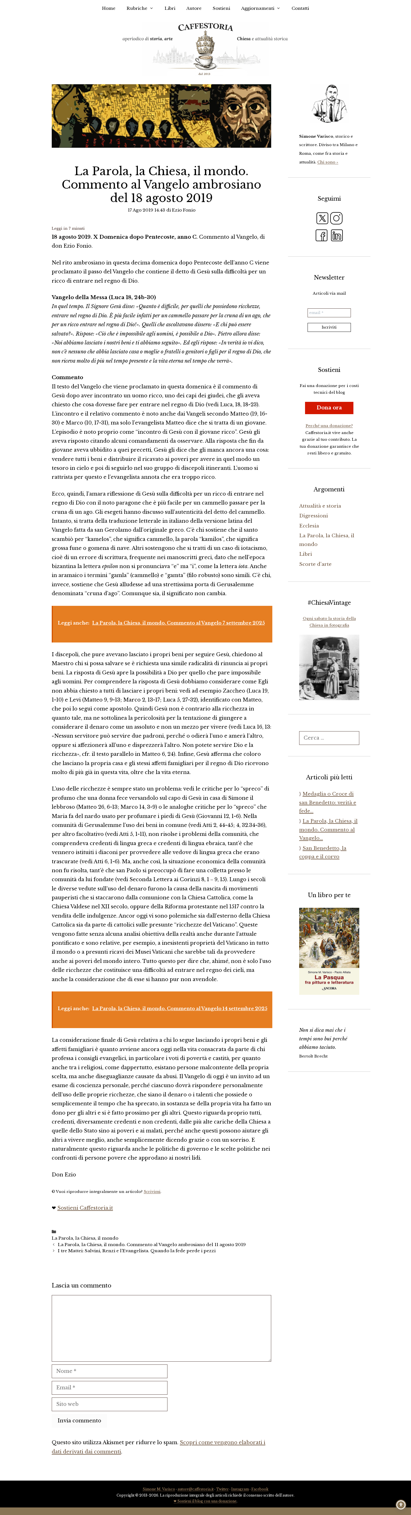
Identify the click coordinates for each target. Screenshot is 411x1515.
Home (108, 8)
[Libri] (329, 103)
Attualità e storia (320, 506)
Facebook (259, 1489)
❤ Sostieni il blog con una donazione (205, 1501)
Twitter (222, 1489)
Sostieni (221, 8)
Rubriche (137, 8)
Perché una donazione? (329, 425)
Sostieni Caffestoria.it (85, 1208)
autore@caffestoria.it (196, 1489)
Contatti (300, 8)
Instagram (240, 1489)
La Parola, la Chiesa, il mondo (85, 1238)
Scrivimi (152, 1191)
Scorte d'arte (315, 564)
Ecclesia (309, 526)
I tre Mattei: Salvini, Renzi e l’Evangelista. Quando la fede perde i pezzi (137, 1250)
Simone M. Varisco (159, 1489)
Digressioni (313, 516)
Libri (170, 8)
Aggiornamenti (257, 8)
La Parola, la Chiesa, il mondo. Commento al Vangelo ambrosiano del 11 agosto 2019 (152, 1244)
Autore (194, 8)
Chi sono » (327, 162)
